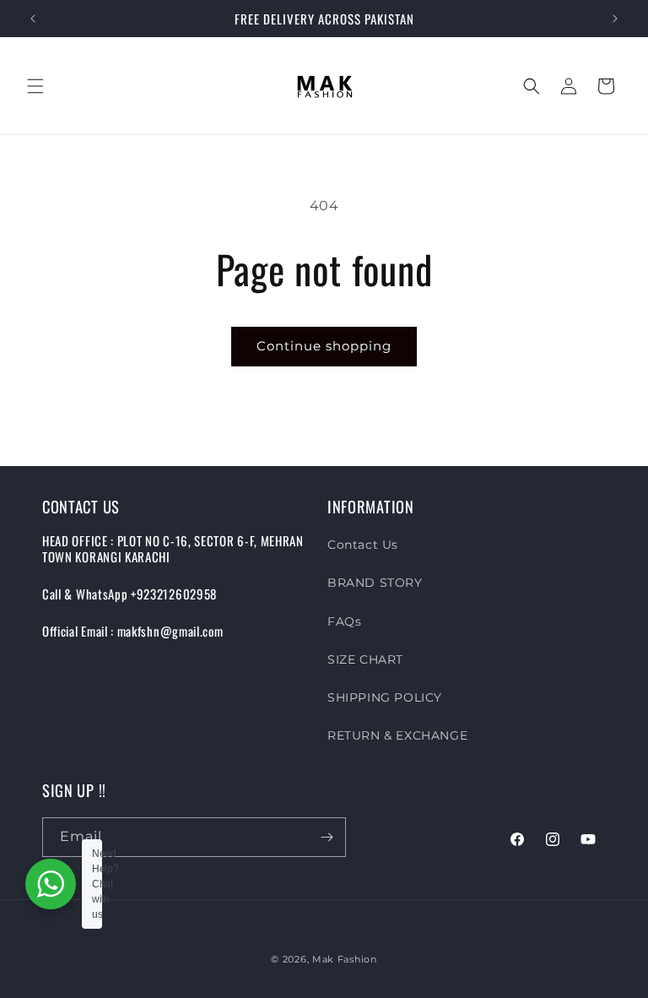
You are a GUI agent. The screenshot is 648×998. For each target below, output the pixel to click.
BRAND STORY (375, 582)
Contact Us (362, 544)
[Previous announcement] (32, 18)
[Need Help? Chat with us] (50, 884)
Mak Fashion (344, 959)
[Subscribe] (326, 837)
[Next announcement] (615, 18)
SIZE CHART (365, 659)
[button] (35, 86)
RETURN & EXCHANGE (397, 735)
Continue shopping (324, 346)
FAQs (344, 621)
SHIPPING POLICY (384, 697)
